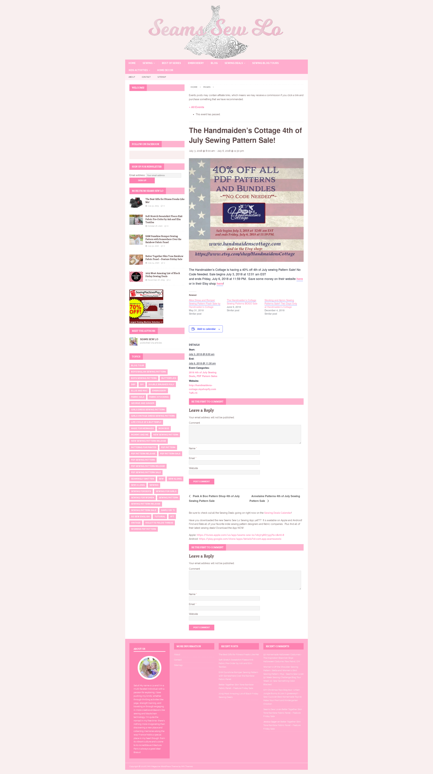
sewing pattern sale (143, 510)
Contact (146, 77)
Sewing (148, 63)
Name (192, 448)
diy (142, 384)
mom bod (163, 428)
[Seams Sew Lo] (216, 57)
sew (161, 479)
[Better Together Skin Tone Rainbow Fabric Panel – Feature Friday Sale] (136, 260)
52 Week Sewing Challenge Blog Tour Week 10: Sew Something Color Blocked (282, 681)
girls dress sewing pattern (148, 409)
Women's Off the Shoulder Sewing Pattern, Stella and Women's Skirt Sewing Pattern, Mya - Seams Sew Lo (282, 670)
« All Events (196, 107)
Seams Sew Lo (149, 339)
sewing (154, 485)
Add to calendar (206, 329)
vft (172, 516)
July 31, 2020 (153, 246)
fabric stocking (159, 397)
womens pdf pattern (143, 529)
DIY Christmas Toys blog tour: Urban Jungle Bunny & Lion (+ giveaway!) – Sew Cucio (281, 693)
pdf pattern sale (170, 453)
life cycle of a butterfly (146, 422)
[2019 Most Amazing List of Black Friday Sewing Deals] (136, 277)
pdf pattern (168, 447)
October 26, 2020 (155, 226)
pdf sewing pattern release (148, 466)
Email (192, 458)
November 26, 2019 (156, 280)
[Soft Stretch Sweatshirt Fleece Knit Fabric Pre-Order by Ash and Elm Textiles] (136, 220)
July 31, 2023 (153, 206)
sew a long (138, 485)
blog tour (137, 365)
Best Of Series (171, 63)
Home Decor (165, 70)
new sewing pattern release (148, 441)
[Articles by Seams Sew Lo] (133, 343)
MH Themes (187, 766)
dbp (133, 384)
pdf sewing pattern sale (146, 472)
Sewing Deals (234, 63)
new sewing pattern (165, 435)
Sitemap (161, 77)
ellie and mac (139, 391)
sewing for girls (166, 491)
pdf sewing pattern (143, 460)
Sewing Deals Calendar (277, 512)
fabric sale (137, 397)
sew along (175, 479)
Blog (214, 63)
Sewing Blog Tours (265, 63)
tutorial (159, 516)
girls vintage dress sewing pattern (153, 416)
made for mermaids (142, 428)
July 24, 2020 (153, 263)
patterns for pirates (143, 447)
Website (193, 468)
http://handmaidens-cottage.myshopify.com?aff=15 (202, 388)
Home (132, 63)
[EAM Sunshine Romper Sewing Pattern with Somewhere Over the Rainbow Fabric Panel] (136, 240)
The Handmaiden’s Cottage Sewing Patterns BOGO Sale (242, 301)
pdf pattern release (143, 453)
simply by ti (168, 510)
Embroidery (196, 63)
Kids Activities (138, 70)
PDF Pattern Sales (207, 376)
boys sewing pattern (144, 378)
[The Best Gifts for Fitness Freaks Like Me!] (136, 203)
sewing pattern (168, 497)
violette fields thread (159, 523)
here (300, 279)
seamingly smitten (142, 479)
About (132, 77)
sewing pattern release (145, 504)
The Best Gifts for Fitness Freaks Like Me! (239, 654)
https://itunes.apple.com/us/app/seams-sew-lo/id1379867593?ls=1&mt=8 (240, 535)
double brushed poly (161, 384)
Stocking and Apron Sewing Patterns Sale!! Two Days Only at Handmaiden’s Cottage (281, 303)
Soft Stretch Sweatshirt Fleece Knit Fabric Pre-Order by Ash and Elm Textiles (164, 219)
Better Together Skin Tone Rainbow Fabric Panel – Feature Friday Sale (282, 713)
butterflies (168, 378)
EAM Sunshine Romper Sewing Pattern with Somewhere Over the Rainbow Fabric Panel (163, 239)
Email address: (137, 175)
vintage (136, 523)
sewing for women (142, 497)
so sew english (140, 516)
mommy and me (140, 435)
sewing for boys (141, 491)
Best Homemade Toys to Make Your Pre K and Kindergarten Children (282, 700)
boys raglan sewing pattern (148, 372)
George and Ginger (142, 403)
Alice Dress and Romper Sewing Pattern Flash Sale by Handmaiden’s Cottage (204, 303)
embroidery (159, 391)
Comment (194, 423)
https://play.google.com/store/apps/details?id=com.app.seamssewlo (240, 539)
